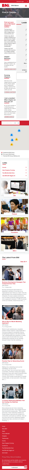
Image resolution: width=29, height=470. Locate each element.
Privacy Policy (6, 457)
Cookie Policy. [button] (5, 463)
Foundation (14, 232)
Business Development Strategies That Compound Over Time (14, 282)
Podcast (14, 214)
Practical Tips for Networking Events (13, 361)
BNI (14, 195)
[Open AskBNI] (26, 467)
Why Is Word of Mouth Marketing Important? (12, 322)
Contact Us (5, 445)
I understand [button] (14, 467)
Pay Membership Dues (8, 173)
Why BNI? (4, 429)
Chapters (4, 436)
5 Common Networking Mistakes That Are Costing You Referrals (13, 401)
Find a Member (6, 433)
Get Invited (4, 453)
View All (23, 262)
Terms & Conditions (16, 457)
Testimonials (5, 438)
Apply (3, 431)
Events (4, 167)
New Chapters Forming (8, 170)
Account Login (20, 1)
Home (3, 426)
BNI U (14, 251)
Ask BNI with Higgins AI (8, 175)
